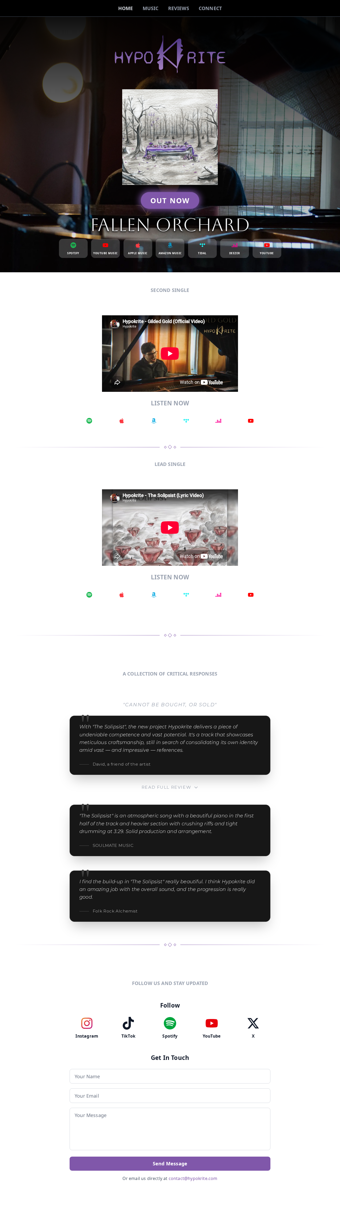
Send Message (170, 1163)
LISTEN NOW (170, 403)
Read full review (166, 787)
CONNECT (210, 8)
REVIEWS (178, 8)
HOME (125, 8)
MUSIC (151, 8)
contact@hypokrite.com (193, 1178)
